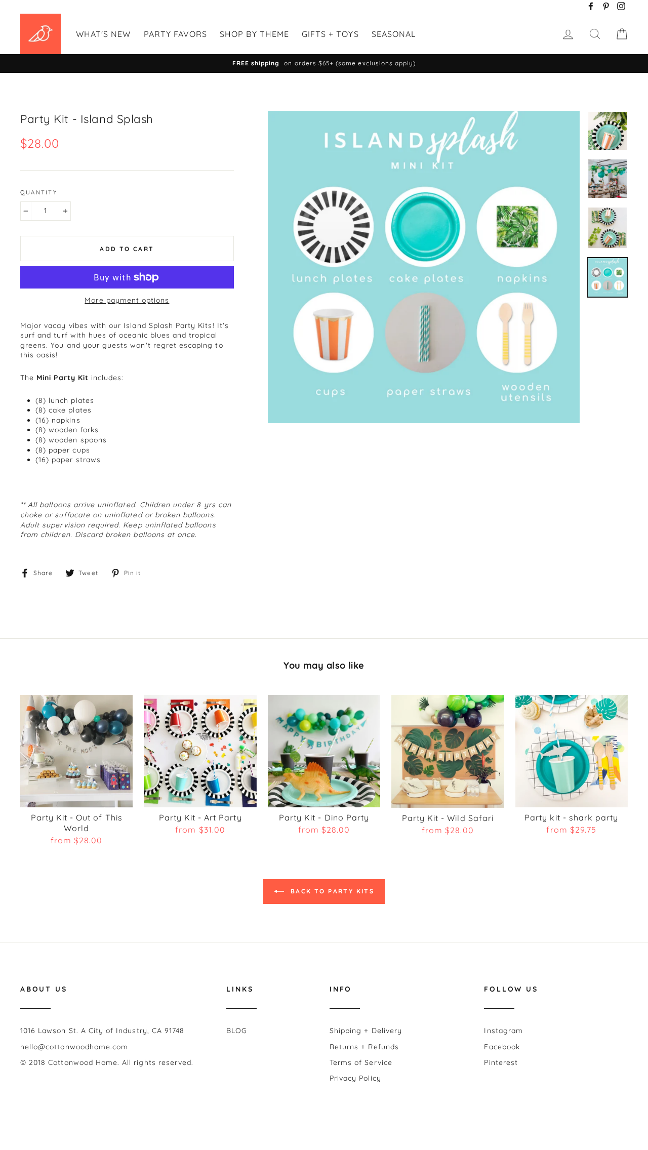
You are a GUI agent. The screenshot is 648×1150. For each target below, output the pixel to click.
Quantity (38, 192)
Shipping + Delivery (366, 1030)
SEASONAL (394, 34)
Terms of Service (361, 1062)
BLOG (236, 1030)
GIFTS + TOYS (330, 34)
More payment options (127, 300)
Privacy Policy (355, 1078)
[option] (324, 63)
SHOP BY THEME (254, 34)
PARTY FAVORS (176, 34)
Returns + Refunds (364, 1046)
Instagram (503, 1030)
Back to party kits (331, 891)
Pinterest (500, 1062)
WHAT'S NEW (103, 34)
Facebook (501, 1046)
